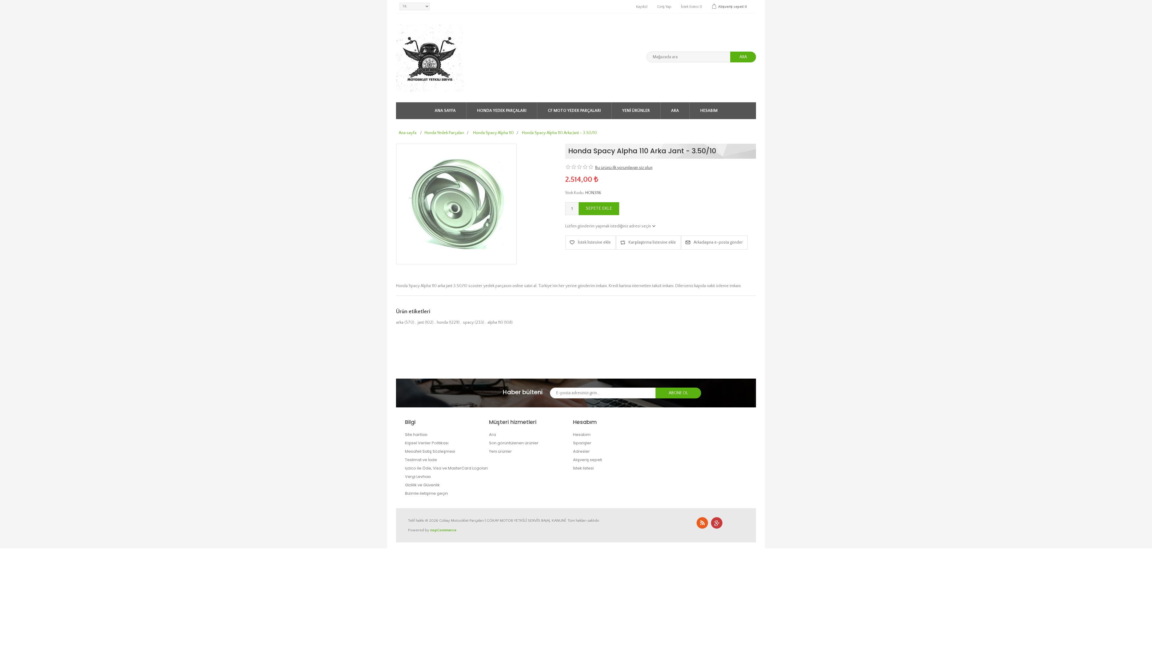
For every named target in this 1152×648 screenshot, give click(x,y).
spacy (468, 322)
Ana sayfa (445, 110)
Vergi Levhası (418, 476)
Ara (743, 57)
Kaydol (641, 7)
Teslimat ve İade (421, 460)
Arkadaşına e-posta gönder (718, 242)
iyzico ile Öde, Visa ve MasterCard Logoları (446, 468)
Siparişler (582, 443)
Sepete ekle (599, 208)
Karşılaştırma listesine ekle (652, 242)
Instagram (716, 523)
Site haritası (416, 434)
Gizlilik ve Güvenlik (422, 485)
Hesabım (709, 110)
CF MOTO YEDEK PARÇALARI (574, 110)
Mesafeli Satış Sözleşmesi (430, 451)
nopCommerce (443, 530)
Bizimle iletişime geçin (426, 493)
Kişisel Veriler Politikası (426, 443)
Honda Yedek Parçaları (501, 110)
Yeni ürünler (636, 110)
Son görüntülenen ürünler (513, 443)
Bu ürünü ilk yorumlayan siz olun (623, 167)
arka (400, 322)
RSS (702, 523)
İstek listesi (583, 468)
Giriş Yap (664, 7)
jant (421, 322)
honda (442, 322)
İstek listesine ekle (594, 242)
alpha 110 (495, 322)
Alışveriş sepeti (587, 460)
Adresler (581, 451)
